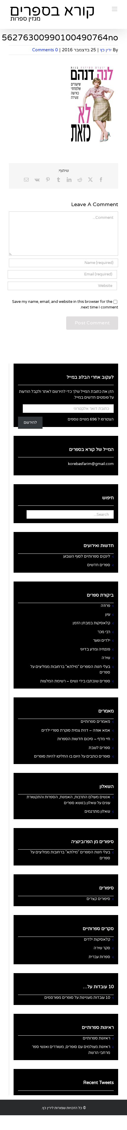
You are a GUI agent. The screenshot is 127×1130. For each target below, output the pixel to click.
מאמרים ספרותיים (95, 721)
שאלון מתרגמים (97, 811)
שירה (106, 658)
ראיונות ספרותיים (96, 1038)
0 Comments (45, 49)
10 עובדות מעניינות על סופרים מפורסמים (77, 997)
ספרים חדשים (98, 565)
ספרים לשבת (99, 747)
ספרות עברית (99, 957)
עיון (107, 614)
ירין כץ (106, 49)
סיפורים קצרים (98, 898)
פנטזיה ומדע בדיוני (95, 649)
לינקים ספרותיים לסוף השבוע (86, 556)
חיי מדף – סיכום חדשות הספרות (83, 739)
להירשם (30, 422)
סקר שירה (102, 948)
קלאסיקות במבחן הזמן (91, 623)
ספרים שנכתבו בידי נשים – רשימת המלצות (75, 681)
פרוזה (105, 605)
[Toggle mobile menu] (115, 9)
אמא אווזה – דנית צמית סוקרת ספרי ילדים (75, 730)
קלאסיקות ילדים (97, 939)
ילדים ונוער (101, 640)
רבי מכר (103, 632)
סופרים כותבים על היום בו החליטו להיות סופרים (72, 756)
